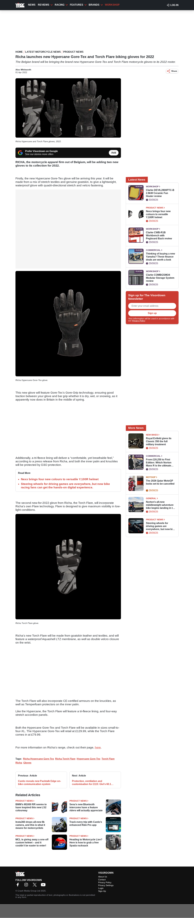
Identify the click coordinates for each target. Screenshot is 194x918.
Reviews (43, 4)
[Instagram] (27, 885)
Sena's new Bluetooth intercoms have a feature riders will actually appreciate (86, 807)
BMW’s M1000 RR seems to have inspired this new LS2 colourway (31, 807)
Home (19, 52)
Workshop (112, 4)
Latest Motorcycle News (43, 52)
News (31, 4)
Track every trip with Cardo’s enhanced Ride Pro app (85, 823)
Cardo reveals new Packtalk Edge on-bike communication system (39, 782)
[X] (35, 885)
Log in (174, 5)
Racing (59, 4)
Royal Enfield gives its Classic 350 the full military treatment (158, 441)
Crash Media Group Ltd (29, 891)
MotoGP (151, 477)
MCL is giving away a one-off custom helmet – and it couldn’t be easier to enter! (31, 842)
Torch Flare (108, 759)
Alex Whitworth (23, 69)
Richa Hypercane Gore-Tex (38, 759)
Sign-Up (102, 891)
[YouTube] (44, 885)
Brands (94, 4)
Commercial (153, 250)
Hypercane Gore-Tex (88, 759)
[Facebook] (18, 885)
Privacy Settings (106, 885)
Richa (18, 762)
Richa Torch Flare (65, 759)
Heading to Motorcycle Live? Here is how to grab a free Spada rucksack (85, 842)
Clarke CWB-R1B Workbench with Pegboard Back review (159, 235)
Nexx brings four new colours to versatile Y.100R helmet (60, 479)
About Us (102, 877)
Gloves (27, 762)
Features (76, 4)
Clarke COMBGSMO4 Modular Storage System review (160, 278)
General (151, 498)
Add (113, 152)
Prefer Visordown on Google (41, 151)
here (98, 747)
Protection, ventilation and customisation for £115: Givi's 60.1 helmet (91, 783)
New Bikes (152, 435)
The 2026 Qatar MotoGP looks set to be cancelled (160, 482)
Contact (102, 879)
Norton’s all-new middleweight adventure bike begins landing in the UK (161, 505)
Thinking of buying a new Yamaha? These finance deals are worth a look (160, 256)
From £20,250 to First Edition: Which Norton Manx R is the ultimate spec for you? (158, 462)
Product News (73, 52)
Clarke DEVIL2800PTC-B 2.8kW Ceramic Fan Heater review (160, 193)
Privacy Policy (138, 320)
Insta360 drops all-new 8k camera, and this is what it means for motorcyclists (30, 825)
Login (101, 888)
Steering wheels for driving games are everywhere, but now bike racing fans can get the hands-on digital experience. (160, 526)
